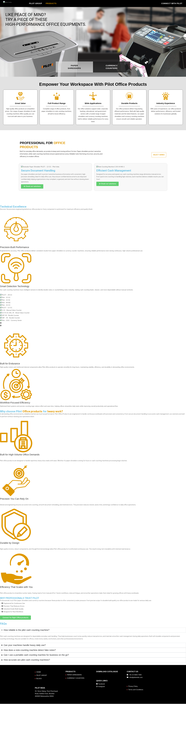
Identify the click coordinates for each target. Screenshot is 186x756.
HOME (38, 671)
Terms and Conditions (136, 689)
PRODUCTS (50, 3)
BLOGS (38, 678)
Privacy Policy (133, 685)
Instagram (101, 686)
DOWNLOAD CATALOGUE (107, 670)
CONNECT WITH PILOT (170, 3)
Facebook (101, 683)
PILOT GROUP (35, 3)
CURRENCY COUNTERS (75, 677)
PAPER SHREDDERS (74, 674)
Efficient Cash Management (113, 170)
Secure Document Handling (38, 170)
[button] (93, 322)
